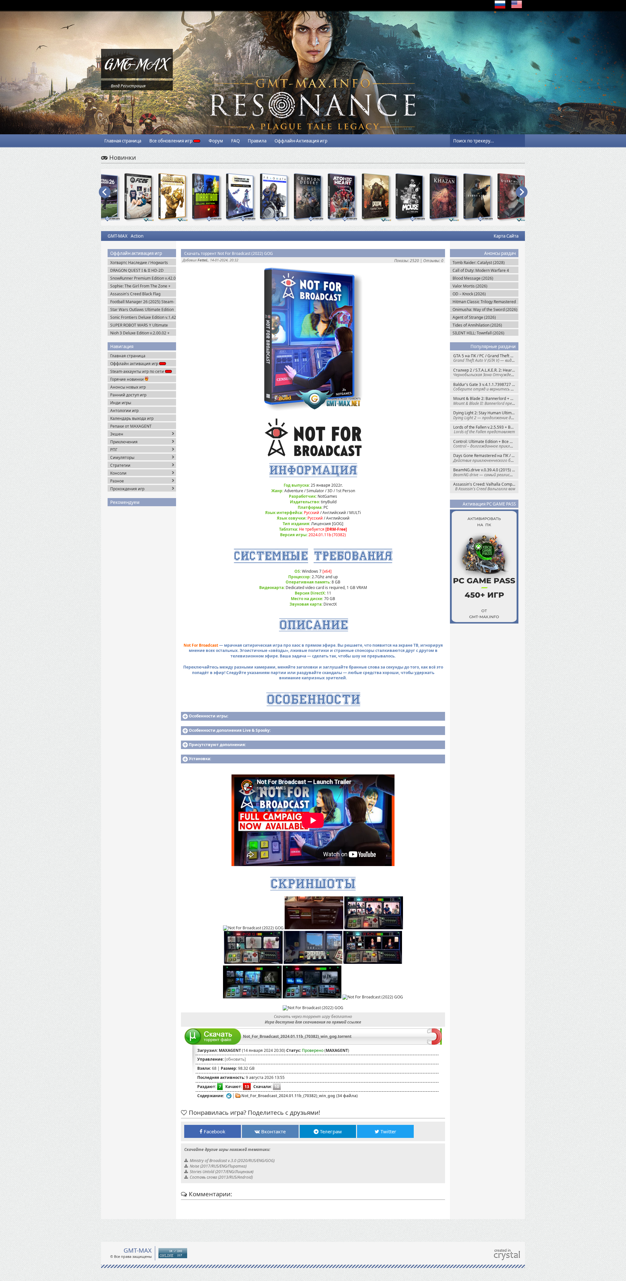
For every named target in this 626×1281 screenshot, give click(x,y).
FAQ (235, 141)
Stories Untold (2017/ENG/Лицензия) (221, 1171)
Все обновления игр (171, 141)
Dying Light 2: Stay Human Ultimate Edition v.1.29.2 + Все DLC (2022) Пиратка (485, 415)
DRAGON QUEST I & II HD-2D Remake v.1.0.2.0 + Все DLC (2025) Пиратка (141, 270)
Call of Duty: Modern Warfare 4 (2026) (481, 270)
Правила (257, 141)
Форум (216, 141)
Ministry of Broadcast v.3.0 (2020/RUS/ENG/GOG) (232, 1160)
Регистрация (133, 86)
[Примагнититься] (434, 1043)
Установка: (200, 758)
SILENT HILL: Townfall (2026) (478, 333)
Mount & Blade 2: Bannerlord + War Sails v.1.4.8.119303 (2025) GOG (485, 401)
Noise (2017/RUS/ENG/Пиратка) (218, 1166)
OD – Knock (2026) (469, 294)
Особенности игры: (208, 716)
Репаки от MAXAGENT (131, 426)
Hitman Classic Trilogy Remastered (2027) (484, 301)
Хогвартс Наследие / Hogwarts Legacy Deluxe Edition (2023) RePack (139, 262)
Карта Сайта (506, 236)
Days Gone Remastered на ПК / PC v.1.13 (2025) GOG (485, 458)
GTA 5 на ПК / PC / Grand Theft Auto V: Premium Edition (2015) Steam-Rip (485, 358)
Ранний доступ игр (128, 395)
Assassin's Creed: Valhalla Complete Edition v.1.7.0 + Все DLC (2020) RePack (485, 486)
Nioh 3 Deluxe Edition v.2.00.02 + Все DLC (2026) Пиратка (140, 333)
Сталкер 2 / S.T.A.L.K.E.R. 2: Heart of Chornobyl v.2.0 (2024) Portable (485, 372)
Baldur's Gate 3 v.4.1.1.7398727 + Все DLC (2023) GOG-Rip (485, 387)
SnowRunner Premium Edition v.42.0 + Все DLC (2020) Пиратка (143, 278)
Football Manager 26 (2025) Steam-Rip (142, 301)
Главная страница (122, 141)
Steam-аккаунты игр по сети (137, 371)
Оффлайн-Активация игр (301, 141)
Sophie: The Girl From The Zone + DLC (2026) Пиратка (140, 286)
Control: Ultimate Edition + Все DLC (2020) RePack (485, 444)
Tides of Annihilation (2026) (477, 325)
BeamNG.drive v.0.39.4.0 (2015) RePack (485, 472)
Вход (115, 86)
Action (137, 236)
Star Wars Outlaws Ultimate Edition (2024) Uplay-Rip (142, 309)
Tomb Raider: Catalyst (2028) (479, 262)
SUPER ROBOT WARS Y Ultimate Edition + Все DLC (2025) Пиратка (141, 325)
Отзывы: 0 (433, 260)
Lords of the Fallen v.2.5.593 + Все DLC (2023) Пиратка (485, 429)
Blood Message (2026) (473, 278)
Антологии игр (124, 410)
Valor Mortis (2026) (470, 286)
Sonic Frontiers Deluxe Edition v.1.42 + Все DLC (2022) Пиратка (143, 317)
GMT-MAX (117, 236)
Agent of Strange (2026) (474, 317)
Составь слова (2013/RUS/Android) (221, 1177)
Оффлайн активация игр (134, 363)
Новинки (122, 157)
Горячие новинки (127, 379)
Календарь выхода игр (132, 418)
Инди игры (120, 402)
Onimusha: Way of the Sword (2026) (485, 309)
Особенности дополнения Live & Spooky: (230, 730)
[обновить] (235, 1059)
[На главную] (137, 77)
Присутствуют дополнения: (217, 744)
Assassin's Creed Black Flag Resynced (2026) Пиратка (135, 294)
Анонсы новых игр (128, 387)
